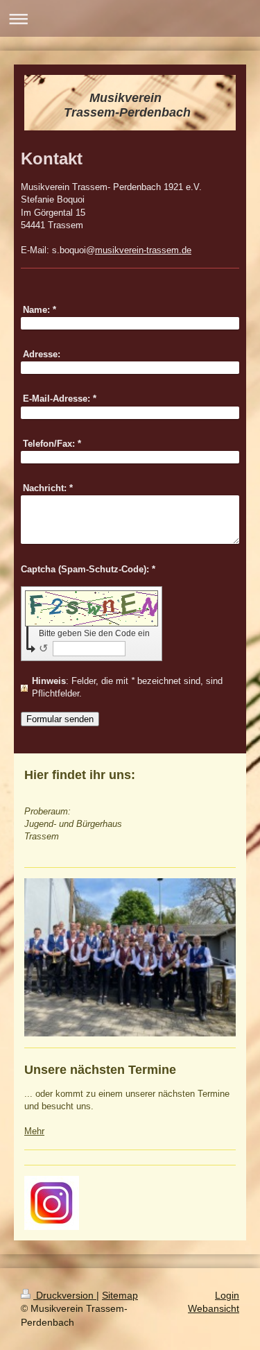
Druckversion (64, 1295)
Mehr (34, 1131)
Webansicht (213, 1308)
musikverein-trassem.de (143, 250)
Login (227, 1295)
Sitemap (120, 1295)
